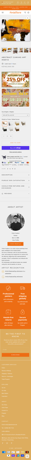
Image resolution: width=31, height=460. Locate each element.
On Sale (4, 390)
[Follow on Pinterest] (11, 443)
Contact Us (5, 410)
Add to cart (15, 142)
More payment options (15, 152)
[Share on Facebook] (7, 168)
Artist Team (5, 407)
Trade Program (6, 379)
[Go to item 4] (20, 50)
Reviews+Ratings (6, 370)
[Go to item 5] (26, 50)
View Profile (15, 240)
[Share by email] (15, 168)
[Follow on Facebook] (2, 443)
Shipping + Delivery (7, 373)
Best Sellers (5, 393)
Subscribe (15, 354)
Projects (4, 413)
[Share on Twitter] (10, 168)
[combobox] (15, 115)
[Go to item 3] (15, 51)
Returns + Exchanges (7, 376)
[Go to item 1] (4, 50)
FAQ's (3, 368)
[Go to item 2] (9, 50)
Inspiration (4, 396)
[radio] (4, 123)
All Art (3, 388)
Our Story (4, 405)
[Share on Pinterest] (12, 168)
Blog (3, 416)
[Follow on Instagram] (7, 443)
